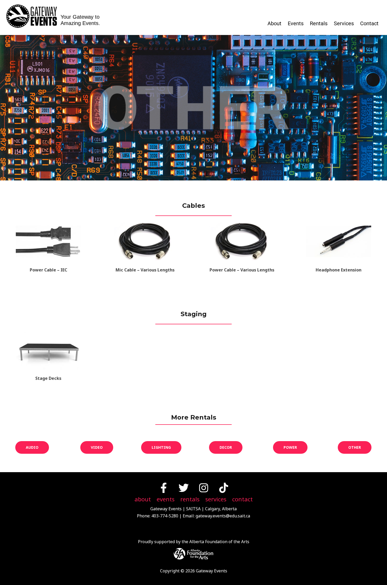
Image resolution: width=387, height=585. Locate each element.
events (166, 499)
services (215, 499)
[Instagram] (204, 488)
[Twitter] (183, 488)
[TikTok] (224, 488)
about (143, 499)
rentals (190, 499)
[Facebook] (163, 488)
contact (242, 499)
